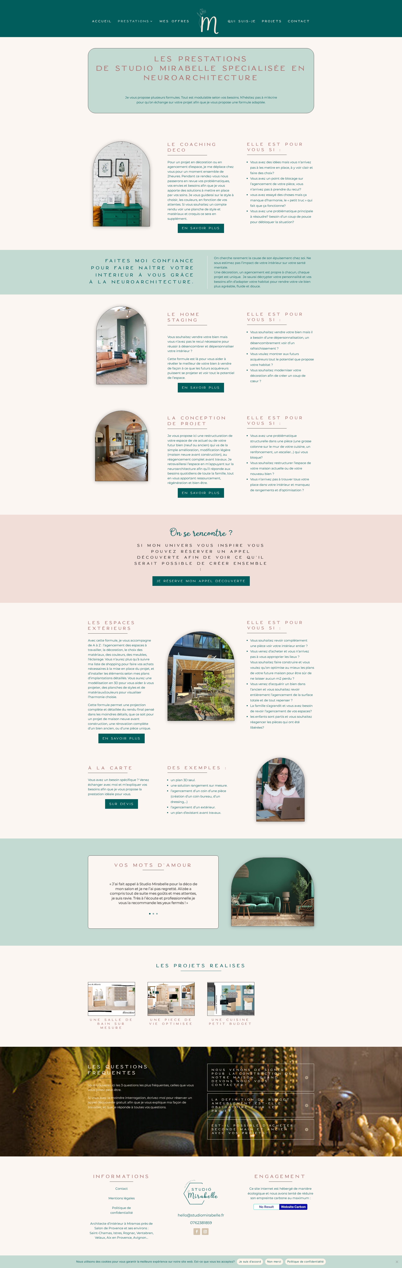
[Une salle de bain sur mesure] (111, 999)
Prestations (133, 21)
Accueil (102, 21)
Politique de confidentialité (305, 1261)
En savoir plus (201, 228)
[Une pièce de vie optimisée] (171, 999)
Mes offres (175, 21)
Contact (299, 21)
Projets (272, 21)
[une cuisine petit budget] (230, 999)
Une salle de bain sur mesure (111, 1024)
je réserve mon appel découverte (201, 581)
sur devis (121, 804)
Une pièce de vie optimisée (171, 1022)
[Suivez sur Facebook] (196, 1231)
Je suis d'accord (250, 1261)
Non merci (274, 1261)
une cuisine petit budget (231, 1022)
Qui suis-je (242, 21)
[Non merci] (397, 1262)
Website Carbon (293, 1207)
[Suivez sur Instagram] (205, 1231)
